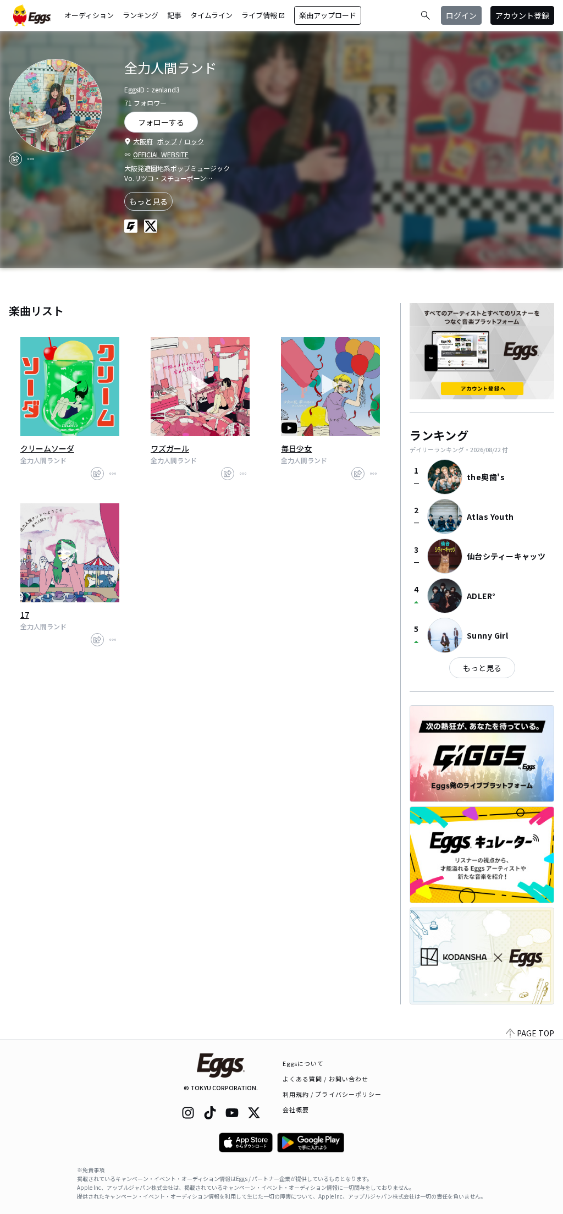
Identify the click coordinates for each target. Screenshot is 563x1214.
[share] (15, 159)
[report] (30, 159)
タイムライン (211, 15)
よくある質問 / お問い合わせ (326, 1078)
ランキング (140, 15)
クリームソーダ (47, 448)
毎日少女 (296, 448)
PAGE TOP (535, 1033)
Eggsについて (303, 1063)
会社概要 (296, 1109)
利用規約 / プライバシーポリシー (332, 1094)
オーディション (89, 15)
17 (24, 614)
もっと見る (148, 201)
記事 (174, 15)
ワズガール (170, 448)
